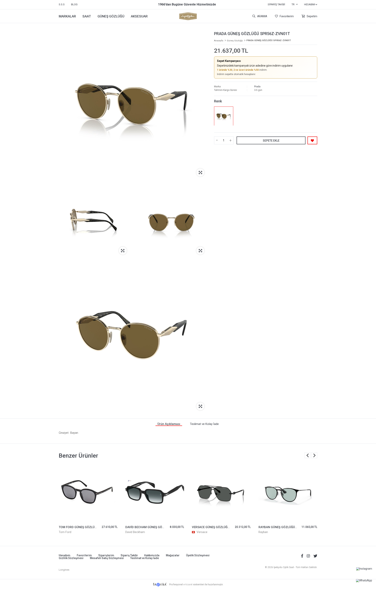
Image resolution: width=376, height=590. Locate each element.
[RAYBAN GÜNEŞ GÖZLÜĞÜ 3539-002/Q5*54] (287, 493)
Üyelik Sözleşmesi (198, 555)
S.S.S (62, 4)
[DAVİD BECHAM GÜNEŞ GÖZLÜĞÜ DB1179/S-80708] (154, 493)
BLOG (74, 4)
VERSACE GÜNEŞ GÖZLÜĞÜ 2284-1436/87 (221, 527)
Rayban (263, 532)
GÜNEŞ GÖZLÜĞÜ (111, 16)
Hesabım (64, 555)
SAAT (86, 16)
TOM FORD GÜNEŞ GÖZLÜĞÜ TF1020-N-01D (89, 527)
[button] (314, 455)
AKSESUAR (139, 16)
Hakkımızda (151, 555)
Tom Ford (65, 532)
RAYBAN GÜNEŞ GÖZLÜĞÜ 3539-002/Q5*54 (288, 527)
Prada (257, 86)
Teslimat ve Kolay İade (144, 558)
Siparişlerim (106, 555)
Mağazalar (173, 555)
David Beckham (135, 532)
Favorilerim (286, 16)
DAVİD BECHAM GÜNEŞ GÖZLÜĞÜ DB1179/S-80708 (160, 527)
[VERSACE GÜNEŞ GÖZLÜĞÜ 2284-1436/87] (221, 493)
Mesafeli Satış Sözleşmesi (107, 558)
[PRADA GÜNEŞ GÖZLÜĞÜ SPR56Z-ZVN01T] (223, 116)
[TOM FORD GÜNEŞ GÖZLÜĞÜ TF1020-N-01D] (88, 493)
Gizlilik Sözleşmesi (71, 558)
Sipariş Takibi (276, 4)
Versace (202, 532)
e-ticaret (188, 584)
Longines (64, 569)
